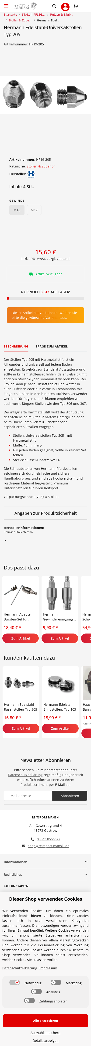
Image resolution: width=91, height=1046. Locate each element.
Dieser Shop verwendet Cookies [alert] (45, 899)
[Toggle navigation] (6, 4)
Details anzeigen (46, 1040)
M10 (17, 210)
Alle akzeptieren (45, 1021)
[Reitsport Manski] (25, 6)
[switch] (14, 982)
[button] (55, 6)
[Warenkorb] (75, 5)
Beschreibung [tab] (16, 346)
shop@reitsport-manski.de (48, 846)
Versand (63, 258)
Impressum (48, 968)
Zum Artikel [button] (20, 638)
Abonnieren (70, 796)
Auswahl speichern (45, 1032)
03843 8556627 (48, 839)
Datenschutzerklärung (25, 775)
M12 (34, 210)
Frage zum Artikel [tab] (52, 346)
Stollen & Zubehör (41, 166)
